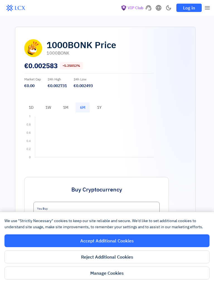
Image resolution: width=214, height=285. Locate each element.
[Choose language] (158, 7)
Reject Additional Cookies (107, 257)
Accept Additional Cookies (107, 241)
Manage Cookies (107, 273)
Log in (189, 8)
